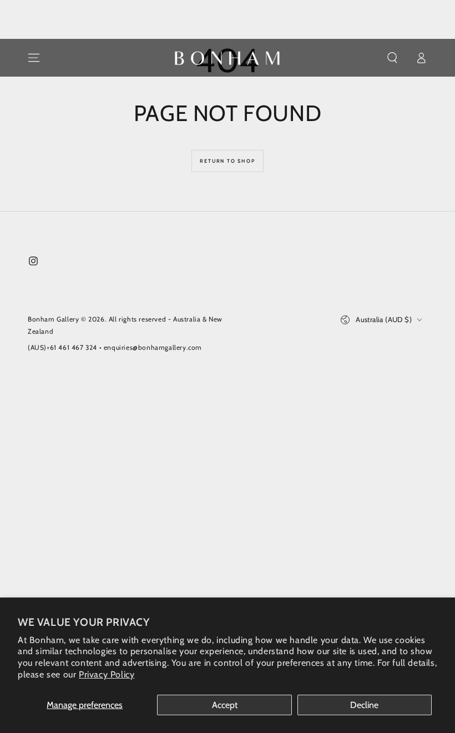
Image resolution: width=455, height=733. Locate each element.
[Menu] (33, 58)
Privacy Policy (106, 674)
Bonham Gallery (53, 319)
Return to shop (227, 161)
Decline (364, 705)
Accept (224, 705)
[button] (392, 58)
